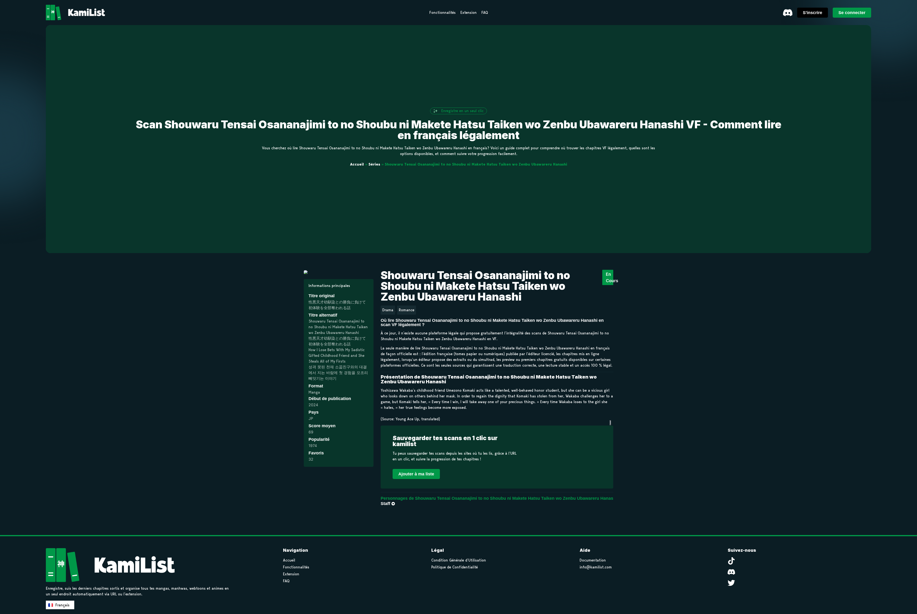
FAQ (286, 581)
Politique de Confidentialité (454, 567)
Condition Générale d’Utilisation (458, 560)
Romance (406, 310)
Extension (291, 574)
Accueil (357, 164)
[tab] (501, 498)
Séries (374, 164)
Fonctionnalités (296, 567)
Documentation (593, 560)
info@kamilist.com (596, 567)
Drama (387, 310)
